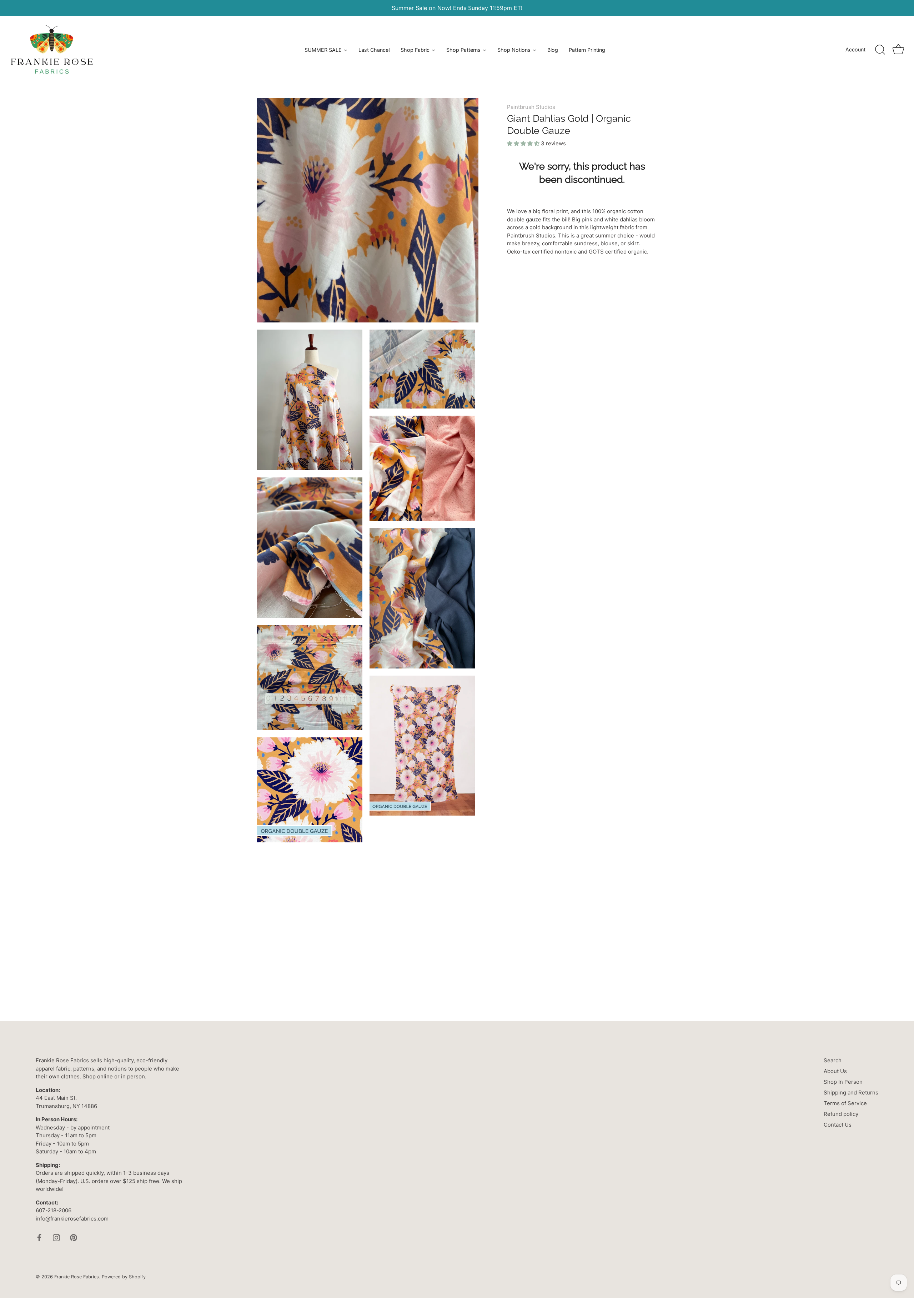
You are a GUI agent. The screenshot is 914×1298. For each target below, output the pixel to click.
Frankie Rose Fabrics (76, 1276)
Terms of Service (845, 1103)
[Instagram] (56, 1237)
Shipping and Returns (851, 1092)
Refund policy (841, 1114)
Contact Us (838, 1124)
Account (855, 49)
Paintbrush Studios (531, 107)
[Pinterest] (73, 1237)
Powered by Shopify (124, 1276)
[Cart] (898, 50)
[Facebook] (39, 1237)
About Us (835, 1071)
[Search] (880, 50)
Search (833, 1060)
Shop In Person (843, 1081)
